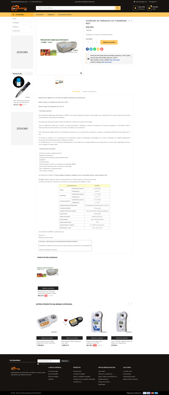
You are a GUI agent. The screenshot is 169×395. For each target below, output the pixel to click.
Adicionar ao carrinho (109, 42)
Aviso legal (101, 371)
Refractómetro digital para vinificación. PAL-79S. (94, 342)
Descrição (76, 91)
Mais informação (115, 60)
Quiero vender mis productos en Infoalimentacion (107, 378)
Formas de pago (53, 371)
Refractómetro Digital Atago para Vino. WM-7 (71, 342)
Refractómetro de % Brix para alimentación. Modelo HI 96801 (47, 292)
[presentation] (27, 73)
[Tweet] (91, 49)
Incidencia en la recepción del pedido (84, 379)
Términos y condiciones (105, 374)
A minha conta (127, 371)
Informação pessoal (129, 376)
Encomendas (127, 374)
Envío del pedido (53, 374)
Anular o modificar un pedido (81, 376)
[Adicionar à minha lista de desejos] (101, 49)
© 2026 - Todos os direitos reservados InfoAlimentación (26, 393)
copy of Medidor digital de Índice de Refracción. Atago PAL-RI (121, 342)
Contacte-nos (77, 382)
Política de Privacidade (53, 364)
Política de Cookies (104, 382)
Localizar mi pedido (79, 374)
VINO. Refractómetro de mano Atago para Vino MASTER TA (21, 101)
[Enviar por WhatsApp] (94, 49)
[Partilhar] (87, 49)
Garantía (50, 379)
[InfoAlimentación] (15, 368)
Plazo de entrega (53, 376)
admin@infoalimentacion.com (19, 1)
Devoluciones (77, 371)
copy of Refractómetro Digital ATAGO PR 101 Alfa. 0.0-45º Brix (45, 342)
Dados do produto (89, 91)
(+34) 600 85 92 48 (37, 1)
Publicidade (101, 384)
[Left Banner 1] (22, 52)
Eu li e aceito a (49, 364)
